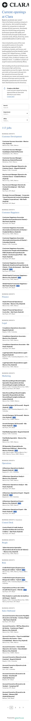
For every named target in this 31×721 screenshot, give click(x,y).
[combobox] (3, 114)
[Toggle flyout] (27, 113)
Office (5, 118)
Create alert (10, 96)
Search (5, 105)
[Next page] (23, 707)
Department (6, 112)
